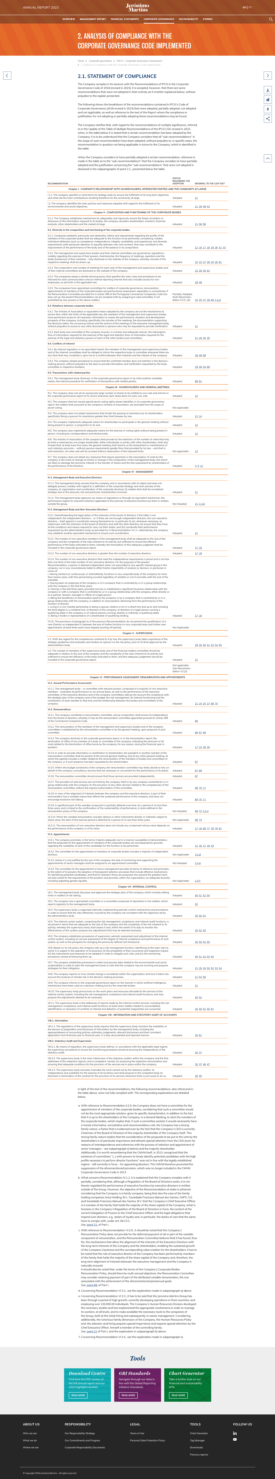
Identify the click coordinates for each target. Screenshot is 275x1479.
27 (204, 262)
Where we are (31, 1447)
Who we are (30, 1433)
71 (204, 787)
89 (204, 355)
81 (220, 828)
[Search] (271, 19)
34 (212, 262)
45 (200, 1075)
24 (196, 300)
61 (220, 262)
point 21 (92, 1331)
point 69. (92, 1285)
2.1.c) (206, 811)
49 (204, 206)
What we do (30, 1440)
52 (212, 645)
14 (200, 416)
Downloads (196, 1447)
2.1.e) (198, 863)
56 (200, 224)
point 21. (92, 1224)
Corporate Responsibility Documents (85, 1447)
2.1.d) (198, 854)
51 (208, 645)
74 (200, 819)
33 (224, 247)
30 (204, 338)
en (244, 7)
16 (200, 247)
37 (200, 1052)
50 (204, 645)
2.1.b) (202, 503)
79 (216, 828)
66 (196, 720)
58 (204, 224)
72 (200, 811)
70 (216, 703)
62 (208, 270)
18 (208, 247)
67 (200, 732)
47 (208, 1064)
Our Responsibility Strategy (80, 1433)
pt (250, 7)
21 (196, 197)
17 (204, 247)
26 (216, 247)
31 (220, 247)
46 (204, 1064)
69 (212, 300)
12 (196, 247)
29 (200, 206)
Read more (78, 1395)
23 (200, 262)
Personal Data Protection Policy (147, 1440)
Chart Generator (199, 1433)
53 (208, 206)
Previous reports (199, 1454)
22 (196, 262)
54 (204, 366)
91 (200, 381)
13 (196, 451)
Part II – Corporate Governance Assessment (139, 60)
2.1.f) (198, 880)
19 (212, 247)
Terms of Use (137, 1433)
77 (208, 828)
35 (216, 262)
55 (220, 645)
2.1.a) (218, 300)
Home (81, 60)
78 (212, 828)
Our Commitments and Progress (82, 1440)
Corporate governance (100, 60)
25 (200, 300)
